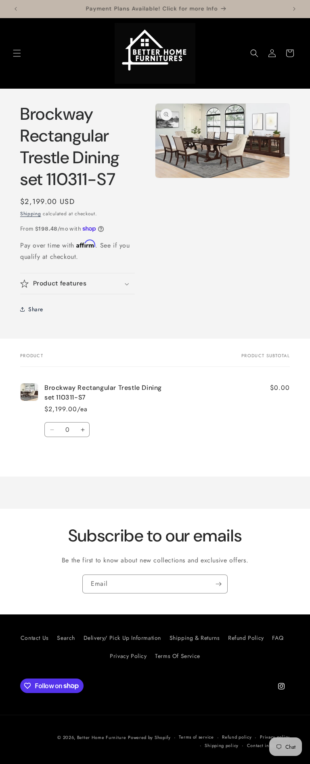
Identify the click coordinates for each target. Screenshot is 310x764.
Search (66, 638)
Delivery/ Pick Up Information (122, 638)
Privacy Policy (128, 656)
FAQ (277, 638)
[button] (17, 53)
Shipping (30, 213)
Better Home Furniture (101, 737)
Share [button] (35, 309)
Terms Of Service (177, 656)
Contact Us (35, 638)
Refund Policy (246, 638)
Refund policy (236, 737)
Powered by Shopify (149, 737)
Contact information (268, 745)
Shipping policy (222, 745)
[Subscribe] (218, 584)
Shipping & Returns (195, 638)
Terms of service (196, 737)
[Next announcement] (294, 9)
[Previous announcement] (16, 9)
